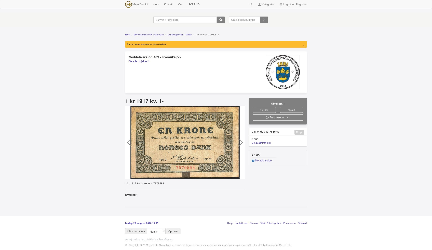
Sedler (189, 34)
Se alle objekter (138, 61)
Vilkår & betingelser (270, 223)
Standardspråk (136, 231)
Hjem (156, 4)
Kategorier (267, 4)
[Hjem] (136, 4)
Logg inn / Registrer (295, 4)
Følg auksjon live (279, 117)
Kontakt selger (264, 160)
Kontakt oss (241, 223)
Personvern (289, 223)
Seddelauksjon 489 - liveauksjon (149, 34)
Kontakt (168, 4)
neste (291, 110)
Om (180, 4)
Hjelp (230, 223)
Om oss (254, 223)
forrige (264, 110)
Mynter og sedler (175, 34)
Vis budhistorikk (261, 143)
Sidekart (302, 223)
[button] (129, 142)
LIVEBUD (193, 4)
